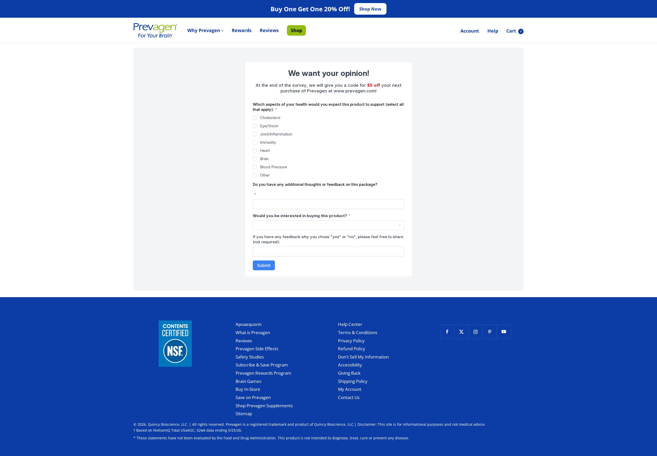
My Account (349, 389)
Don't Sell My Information (363, 357)
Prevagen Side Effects (257, 349)
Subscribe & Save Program (262, 365)
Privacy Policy (351, 341)
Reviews (269, 30)
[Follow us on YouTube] (504, 332)
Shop (296, 30)
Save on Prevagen (253, 397)
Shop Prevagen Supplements (264, 406)
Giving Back (349, 373)
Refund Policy (351, 349)
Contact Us (349, 397)
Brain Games (248, 381)
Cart (513, 31)
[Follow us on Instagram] (475, 332)
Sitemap (244, 413)
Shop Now (370, 9)
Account (469, 31)
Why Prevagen (203, 30)
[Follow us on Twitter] (461, 332)
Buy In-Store (248, 389)
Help (492, 31)
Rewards (242, 30)
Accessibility (350, 365)
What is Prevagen (253, 332)
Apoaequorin (249, 324)
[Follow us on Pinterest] (489, 332)
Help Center (350, 324)
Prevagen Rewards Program (263, 373)
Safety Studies (250, 357)
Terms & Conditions (357, 332)
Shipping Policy (353, 381)
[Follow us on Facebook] (447, 332)
